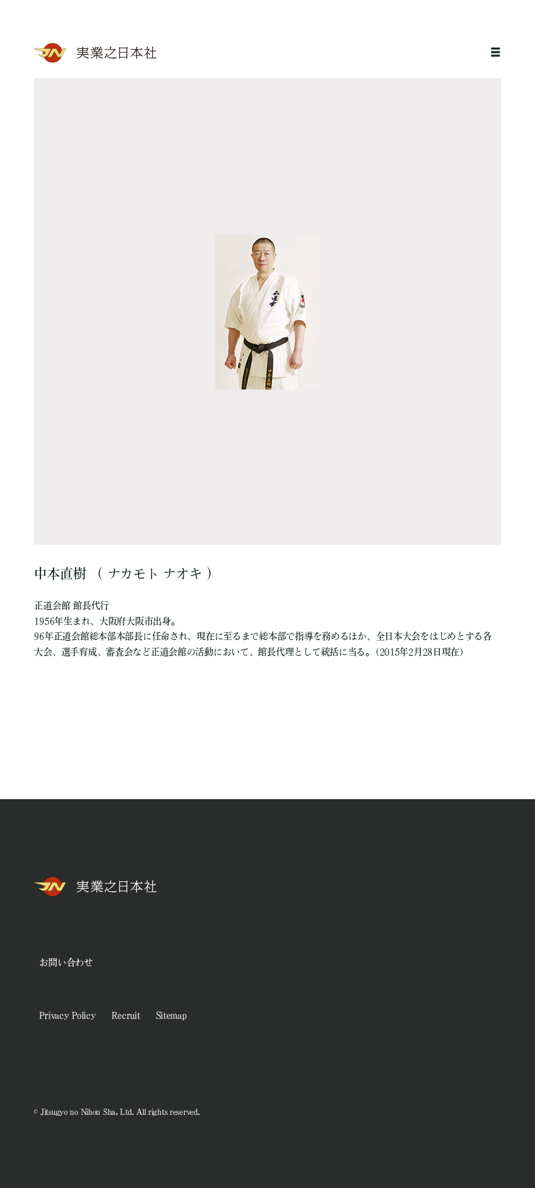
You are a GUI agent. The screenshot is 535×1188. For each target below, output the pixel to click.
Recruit (126, 1015)
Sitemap (171, 1015)
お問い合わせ (66, 962)
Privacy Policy (67, 1015)
